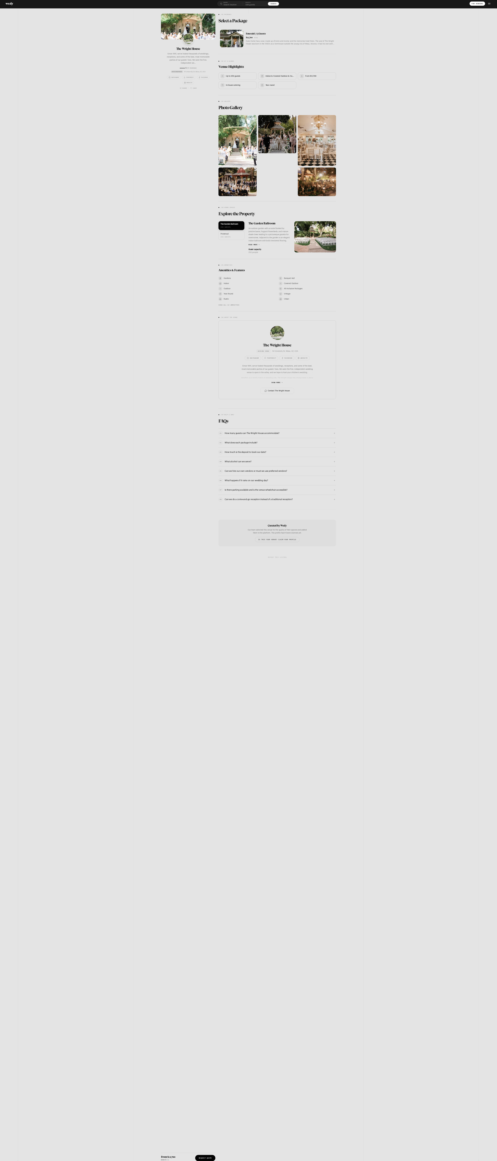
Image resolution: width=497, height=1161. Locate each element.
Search (273, 4)
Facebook (204, 77)
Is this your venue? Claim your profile (277, 539)
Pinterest (190, 77)
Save (195, 88)
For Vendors (477, 4)
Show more (275, 382)
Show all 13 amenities (228, 305)
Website (189, 82)
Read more (252, 245)
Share (184, 88)
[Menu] (489, 3)
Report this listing (277, 557)
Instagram (175, 77)
